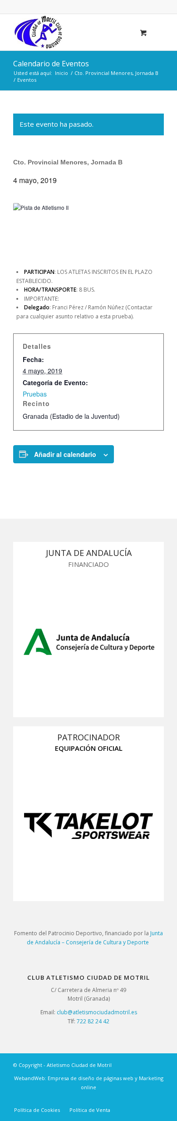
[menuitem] (37, 1110)
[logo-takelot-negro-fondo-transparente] (88, 825)
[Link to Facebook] (157, 1100)
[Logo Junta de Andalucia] (88, 641)
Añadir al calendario (65, 454)
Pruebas (35, 393)
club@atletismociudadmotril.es (97, 1012)
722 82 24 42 (93, 1021)
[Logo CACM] (73, 32)
